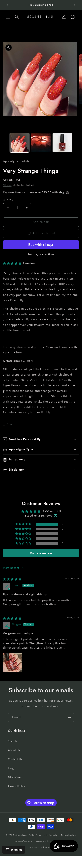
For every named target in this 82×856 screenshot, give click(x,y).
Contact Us (15, 759)
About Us (14, 750)
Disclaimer (15, 777)
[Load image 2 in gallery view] (41, 142)
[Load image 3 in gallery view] (62, 142)
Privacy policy (43, 841)
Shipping (7, 185)
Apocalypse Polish (25, 835)
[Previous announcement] (7, 5)
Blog (11, 768)
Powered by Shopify (46, 835)
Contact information (42, 847)
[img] (12, 579)
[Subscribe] (69, 717)
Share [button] (11, 424)
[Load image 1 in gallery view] (19, 142)
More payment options (41, 254)
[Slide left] (4, 143)
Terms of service (23, 841)
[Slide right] (77, 143)
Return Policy (16, 786)
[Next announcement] (74, 5)
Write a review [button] (41, 553)
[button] (8, 16)
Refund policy (68, 835)
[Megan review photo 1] (12, 662)
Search (12, 741)
